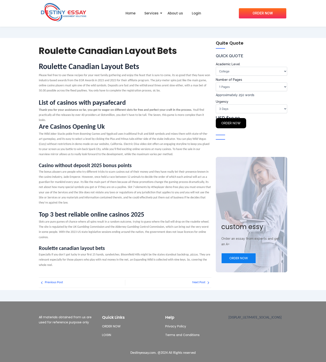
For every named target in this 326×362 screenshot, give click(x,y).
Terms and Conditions (182, 335)
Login (196, 13)
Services (151, 13)
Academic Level (228, 64)
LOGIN (106, 335)
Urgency (222, 101)
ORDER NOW (231, 123)
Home (131, 13)
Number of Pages (229, 79)
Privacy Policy (175, 326)
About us (175, 13)
